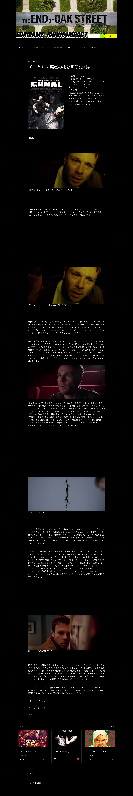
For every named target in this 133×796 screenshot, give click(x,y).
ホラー (35, 47)
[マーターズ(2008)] (67, 738)
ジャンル (20, 47)
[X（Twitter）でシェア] (34, 708)
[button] (113, 47)
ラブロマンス (82, 47)
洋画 (43, 701)
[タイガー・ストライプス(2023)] (100, 738)
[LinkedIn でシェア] (39, 708)
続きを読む (94, 47)
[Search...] (102, 36)
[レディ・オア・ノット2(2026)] (33, 738)
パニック (37, 701)
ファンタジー (57, 47)
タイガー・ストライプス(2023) (98, 753)
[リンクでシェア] (44, 708)
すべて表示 (111, 726)
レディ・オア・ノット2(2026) (29, 753)
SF (28, 47)
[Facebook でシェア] (29, 708)
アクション (45, 47)
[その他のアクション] (103, 61)
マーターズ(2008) (61, 751)
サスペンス (70, 47)
